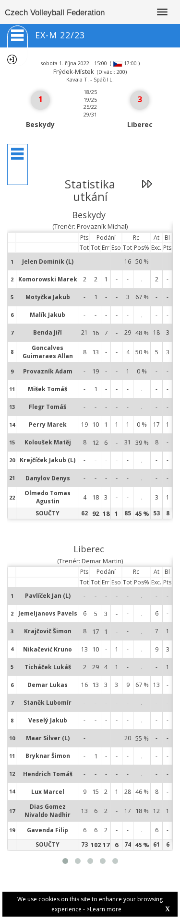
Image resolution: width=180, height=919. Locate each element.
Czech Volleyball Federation (55, 12)
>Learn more (103, 909)
